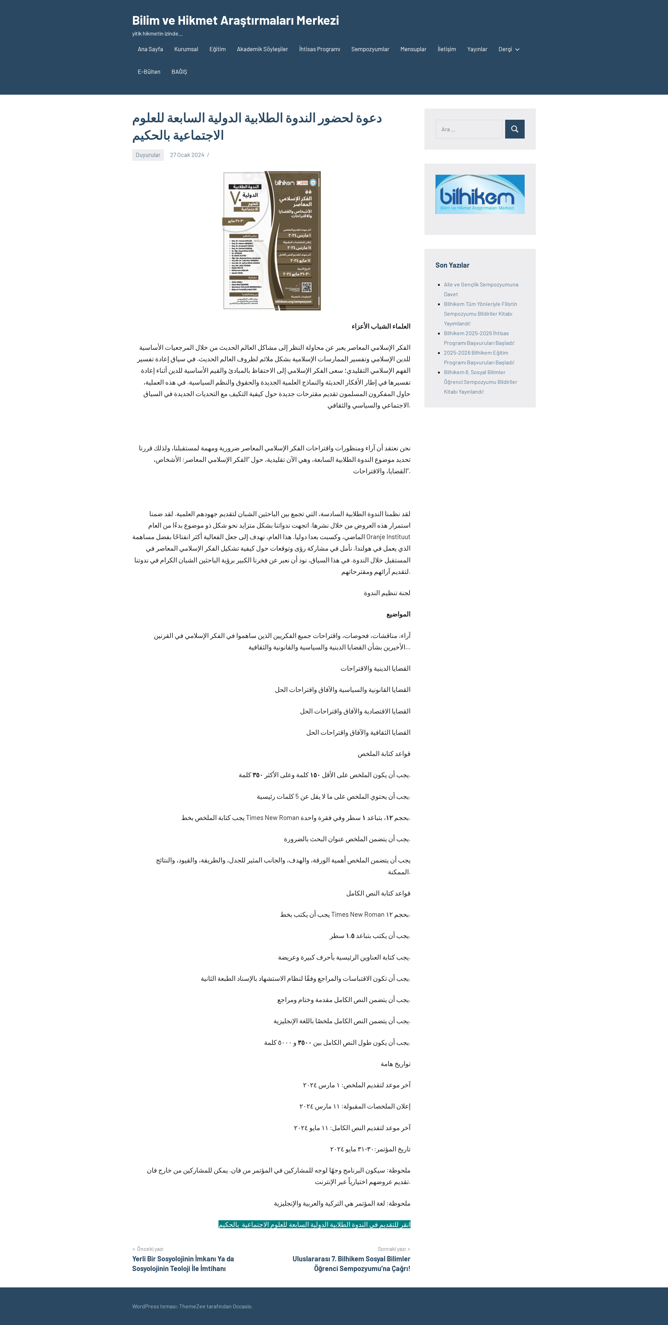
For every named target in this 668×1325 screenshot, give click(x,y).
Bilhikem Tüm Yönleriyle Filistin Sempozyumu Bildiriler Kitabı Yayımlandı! (480, 313)
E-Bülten (149, 71)
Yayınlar (477, 48)
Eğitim (217, 48)
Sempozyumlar (370, 48)
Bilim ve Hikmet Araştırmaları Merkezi (235, 19)
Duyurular (148, 154)
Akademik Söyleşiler (262, 48)
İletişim (447, 48)
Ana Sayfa (150, 48)
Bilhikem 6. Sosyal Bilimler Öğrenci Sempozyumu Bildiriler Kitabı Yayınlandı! (480, 382)
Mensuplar (413, 48)
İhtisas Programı (319, 48)
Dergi (505, 48)
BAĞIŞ (179, 71)
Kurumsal (186, 48)
